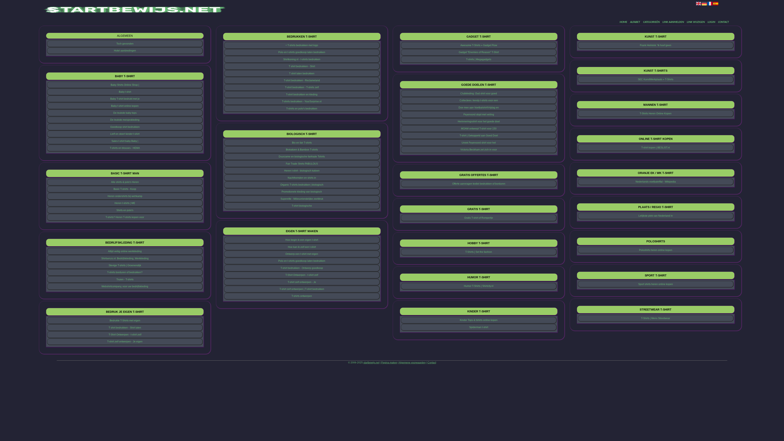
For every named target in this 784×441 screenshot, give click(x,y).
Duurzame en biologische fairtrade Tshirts (302, 156)
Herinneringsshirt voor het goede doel (479, 121)
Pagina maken (389, 362)
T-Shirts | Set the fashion (478, 252)
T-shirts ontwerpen (302, 296)
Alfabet (635, 22)
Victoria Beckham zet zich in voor (478, 149)
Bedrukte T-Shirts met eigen (125, 320)
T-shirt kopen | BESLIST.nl (655, 147)
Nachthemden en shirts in (302, 177)
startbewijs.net (371, 362)
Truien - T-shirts (125, 279)
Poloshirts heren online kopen (655, 250)
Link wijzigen (696, 22)
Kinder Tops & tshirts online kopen (479, 320)
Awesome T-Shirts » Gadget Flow (478, 45)
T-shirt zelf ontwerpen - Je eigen (125, 341)
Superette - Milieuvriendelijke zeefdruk (302, 198)
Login (711, 22)
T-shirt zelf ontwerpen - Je (302, 282)
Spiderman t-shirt (478, 327)
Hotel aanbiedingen (125, 50)
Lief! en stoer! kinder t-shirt (124, 134)
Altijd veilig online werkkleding (125, 251)
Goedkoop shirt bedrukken (125, 127)
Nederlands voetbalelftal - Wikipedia (656, 181)
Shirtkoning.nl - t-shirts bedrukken (301, 59)
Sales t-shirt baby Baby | (124, 141)
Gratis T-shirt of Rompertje (478, 217)
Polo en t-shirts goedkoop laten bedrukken (301, 52)
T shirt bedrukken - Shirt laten (125, 327)
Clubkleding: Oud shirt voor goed (478, 93)
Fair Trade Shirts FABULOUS (302, 163)
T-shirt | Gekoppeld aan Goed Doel (479, 135)
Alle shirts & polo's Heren (125, 182)
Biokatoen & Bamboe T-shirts (302, 149)
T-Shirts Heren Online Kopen (656, 113)
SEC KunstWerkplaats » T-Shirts (655, 79)
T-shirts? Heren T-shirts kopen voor (125, 217)
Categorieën (651, 22)
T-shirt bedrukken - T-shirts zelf (302, 87)
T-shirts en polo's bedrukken (301, 108)
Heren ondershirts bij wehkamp (125, 196)
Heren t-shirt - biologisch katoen (302, 170)
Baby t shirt (125, 91)
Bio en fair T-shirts (302, 142)
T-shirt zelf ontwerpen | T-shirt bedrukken (302, 289)
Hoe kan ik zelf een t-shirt (302, 247)
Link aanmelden (673, 22)
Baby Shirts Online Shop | (125, 85)
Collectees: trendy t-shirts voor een (479, 100)
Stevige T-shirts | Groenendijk (125, 265)
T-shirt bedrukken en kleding (301, 94)
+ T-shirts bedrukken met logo (301, 45)
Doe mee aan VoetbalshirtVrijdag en (479, 107)
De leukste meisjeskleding (124, 119)
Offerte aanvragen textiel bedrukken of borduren (478, 183)
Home (623, 22)
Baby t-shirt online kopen (125, 106)
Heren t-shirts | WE (125, 203)
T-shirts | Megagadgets (478, 59)
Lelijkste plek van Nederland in (655, 215)
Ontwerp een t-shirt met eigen (301, 254)
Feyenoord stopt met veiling (478, 114)
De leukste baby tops (125, 112)
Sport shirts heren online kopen (655, 284)
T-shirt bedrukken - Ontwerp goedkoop (302, 268)
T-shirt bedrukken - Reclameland (302, 80)
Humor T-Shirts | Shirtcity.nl (478, 286)
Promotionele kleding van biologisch (302, 191)
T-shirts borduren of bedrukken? (125, 272)
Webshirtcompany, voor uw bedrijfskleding (124, 286)
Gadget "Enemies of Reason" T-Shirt (479, 52)
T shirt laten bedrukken (301, 73)
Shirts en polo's (124, 210)
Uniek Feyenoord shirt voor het (479, 142)
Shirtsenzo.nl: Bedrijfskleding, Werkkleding (125, 258)
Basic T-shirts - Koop (125, 189)
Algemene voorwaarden (412, 362)
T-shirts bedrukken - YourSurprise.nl (302, 101)
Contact (723, 22)
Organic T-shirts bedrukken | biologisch (301, 184)
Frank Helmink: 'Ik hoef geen (655, 45)
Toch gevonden (125, 43)
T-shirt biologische (302, 205)
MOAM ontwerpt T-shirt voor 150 (479, 128)
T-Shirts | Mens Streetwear (655, 318)
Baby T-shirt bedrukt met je (125, 98)
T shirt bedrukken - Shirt (302, 66)
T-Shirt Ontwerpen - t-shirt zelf (125, 334)
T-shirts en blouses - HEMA (125, 148)
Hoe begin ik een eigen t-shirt (301, 239)
